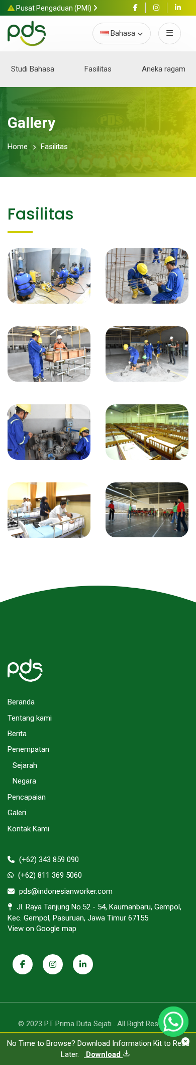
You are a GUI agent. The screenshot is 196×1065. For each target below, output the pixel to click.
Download (103, 1054)
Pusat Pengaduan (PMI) (54, 8)
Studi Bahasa (32, 69)
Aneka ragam (163, 69)
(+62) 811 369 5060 (49, 875)
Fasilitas (98, 69)
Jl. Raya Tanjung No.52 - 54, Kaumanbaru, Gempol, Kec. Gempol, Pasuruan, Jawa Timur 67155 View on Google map (94, 917)
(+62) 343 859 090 (48, 859)
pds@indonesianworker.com (65, 891)
